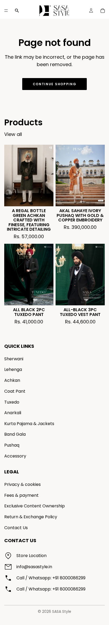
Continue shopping (54, 84)
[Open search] (17, 10)
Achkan (12, 380)
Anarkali (12, 413)
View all (13, 134)
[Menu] (6, 11)
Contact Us (16, 528)
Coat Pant (14, 391)
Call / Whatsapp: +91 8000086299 (50, 578)
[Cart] (102, 10)
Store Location (31, 556)
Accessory (15, 456)
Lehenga (13, 370)
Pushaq (11, 445)
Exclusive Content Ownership (34, 506)
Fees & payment (21, 495)
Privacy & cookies (22, 484)
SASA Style (61, 611)
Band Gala (15, 434)
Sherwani (13, 359)
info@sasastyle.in (34, 567)
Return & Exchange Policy (30, 517)
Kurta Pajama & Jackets (29, 424)
